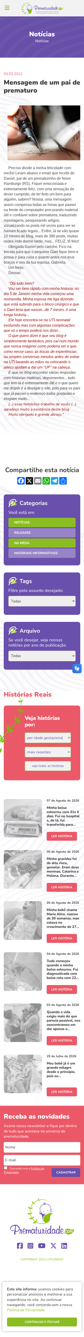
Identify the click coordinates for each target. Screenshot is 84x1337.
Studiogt (56, 1259)
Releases (22, 532)
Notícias (22, 522)
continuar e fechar (42, 1322)
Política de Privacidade (26, 1310)
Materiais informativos (36, 553)
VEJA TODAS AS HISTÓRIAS (48, 766)
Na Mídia (21, 543)
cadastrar (66, 1172)
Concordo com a (24, 1170)
